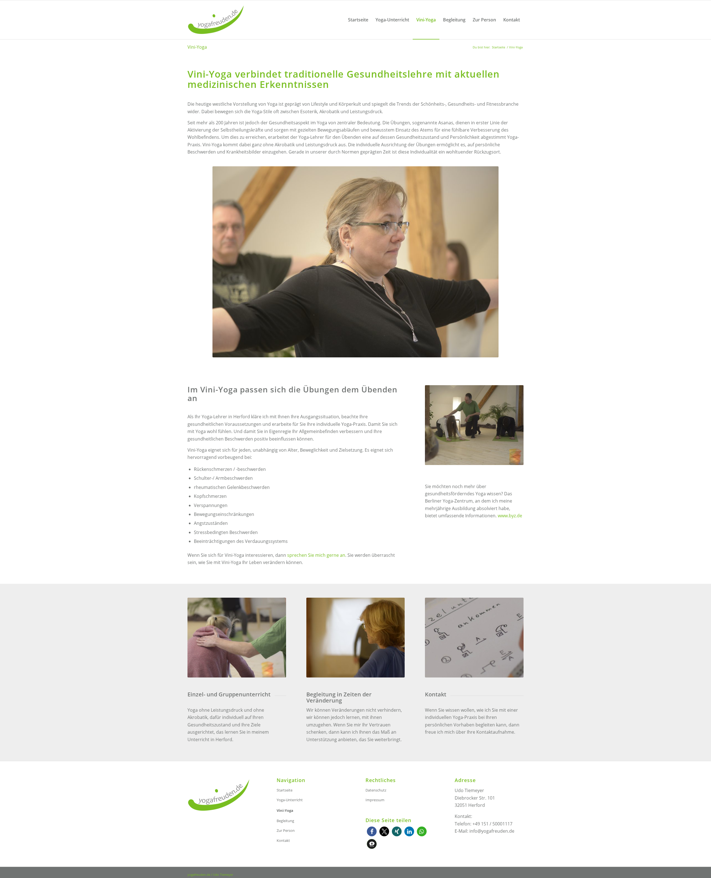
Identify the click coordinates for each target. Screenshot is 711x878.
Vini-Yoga (197, 47)
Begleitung (285, 820)
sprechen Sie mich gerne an (316, 555)
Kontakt (283, 840)
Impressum (374, 799)
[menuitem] (358, 19)
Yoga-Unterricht (290, 799)
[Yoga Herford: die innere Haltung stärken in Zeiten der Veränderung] (355, 637)
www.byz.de (510, 516)
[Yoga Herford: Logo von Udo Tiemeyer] (215, 19)
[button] (372, 831)
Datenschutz (375, 790)
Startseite (284, 790)
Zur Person (286, 830)
